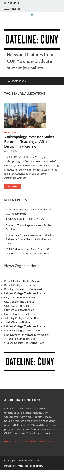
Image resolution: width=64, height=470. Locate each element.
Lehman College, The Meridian (22, 330)
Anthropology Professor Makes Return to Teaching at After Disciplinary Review (29, 141)
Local (7, 132)
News (14, 132)
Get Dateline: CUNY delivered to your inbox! (30, 441)
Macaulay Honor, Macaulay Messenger (27, 334)
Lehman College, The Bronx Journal (25, 293)
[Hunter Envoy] (32, 15)
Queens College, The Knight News (24, 342)
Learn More (43, 433)
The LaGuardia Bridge (17, 322)
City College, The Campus (19, 301)
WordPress (23, 465)
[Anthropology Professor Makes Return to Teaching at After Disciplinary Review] (32, 115)
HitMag (38, 465)
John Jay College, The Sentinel (21, 318)
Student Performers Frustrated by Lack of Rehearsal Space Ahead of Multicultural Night (30, 239)
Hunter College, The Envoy (19, 313)
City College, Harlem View (19, 297)
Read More (11, 186)
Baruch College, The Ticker (19, 285)
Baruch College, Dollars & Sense (22, 280)
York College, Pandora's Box (20, 338)
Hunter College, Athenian (19, 309)
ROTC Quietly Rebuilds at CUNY (25, 219)
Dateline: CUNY (32, 460)
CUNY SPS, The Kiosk (17, 305)
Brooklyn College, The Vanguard (23, 289)
